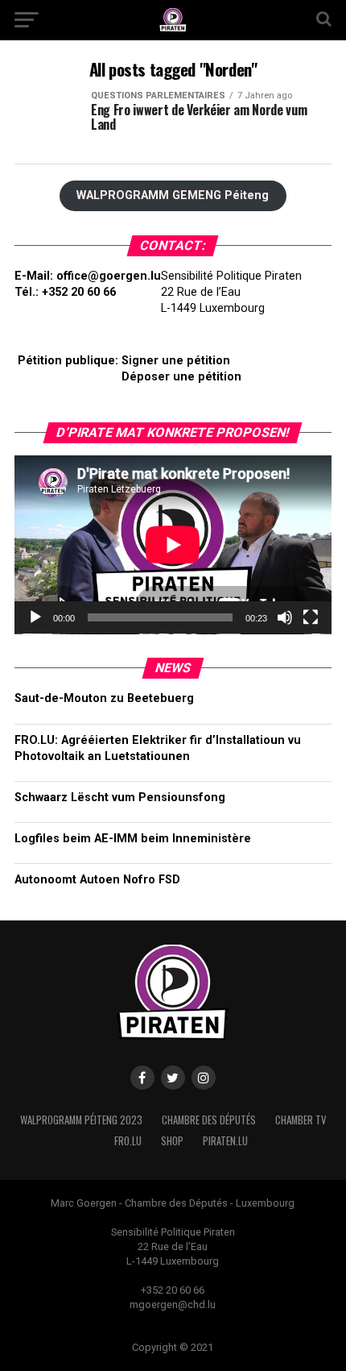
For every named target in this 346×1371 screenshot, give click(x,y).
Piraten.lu (225, 1141)
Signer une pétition (176, 361)
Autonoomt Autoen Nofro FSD (97, 880)
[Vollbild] (311, 617)
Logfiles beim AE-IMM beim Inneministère (132, 838)
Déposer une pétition (181, 377)
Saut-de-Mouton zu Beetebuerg (104, 698)
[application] (173, 544)
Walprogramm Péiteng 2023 (81, 1120)
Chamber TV (300, 1120)
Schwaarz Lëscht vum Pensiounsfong (119, 797)
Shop (172, 1141)
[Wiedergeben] (35, 617)
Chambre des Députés (209, 1120)
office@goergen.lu (108, 276)
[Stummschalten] (285, 617)
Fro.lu (128, 1141)
